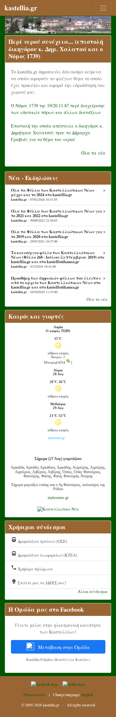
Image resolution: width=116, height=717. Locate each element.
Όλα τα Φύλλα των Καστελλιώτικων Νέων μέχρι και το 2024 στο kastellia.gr (58, 194)
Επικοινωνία (34, 694)
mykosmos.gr (58, 497)
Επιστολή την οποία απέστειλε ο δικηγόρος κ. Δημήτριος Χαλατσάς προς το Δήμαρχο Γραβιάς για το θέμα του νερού (57, 132)
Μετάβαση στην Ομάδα (63, 647)
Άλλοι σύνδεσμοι (93, 591)
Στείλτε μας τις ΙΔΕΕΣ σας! (38, 582)
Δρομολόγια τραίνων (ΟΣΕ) (39, 540)
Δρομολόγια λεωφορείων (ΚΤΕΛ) (44, 554)
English (87, 694)
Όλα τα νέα (93, 153)
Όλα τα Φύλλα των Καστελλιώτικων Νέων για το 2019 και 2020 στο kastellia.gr (58, 236)
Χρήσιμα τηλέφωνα (32, 568)
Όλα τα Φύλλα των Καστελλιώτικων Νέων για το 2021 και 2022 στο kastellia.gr (58, 215)
